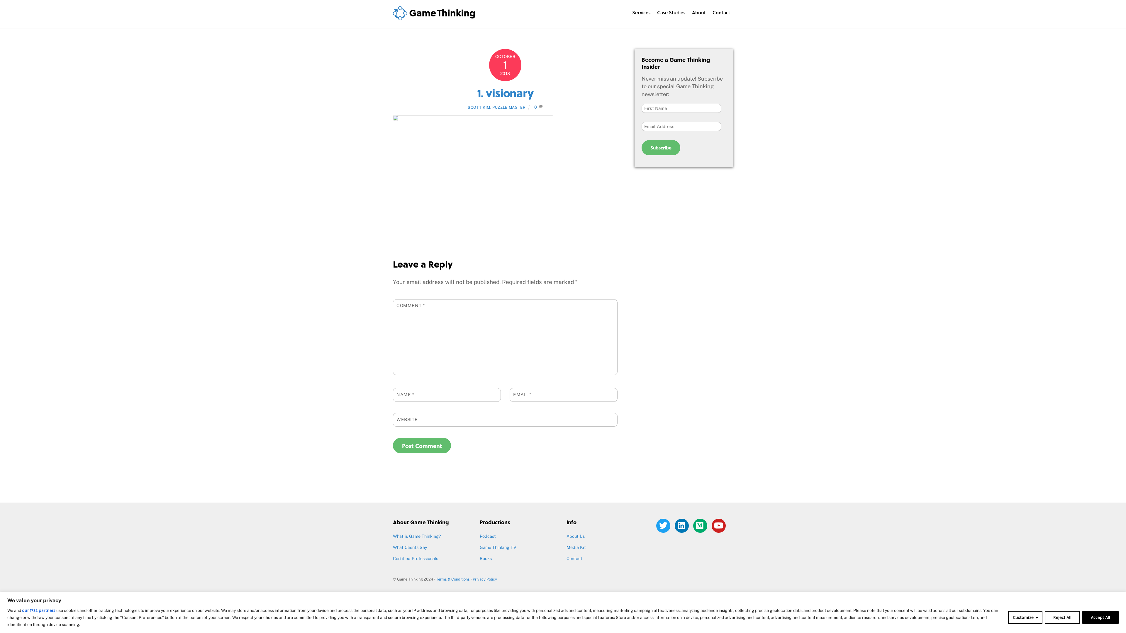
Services (641, 12)
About (699, 12)
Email (522, 394)
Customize (1023, 617)
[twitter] (664, 525)
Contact (721, 12)
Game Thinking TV (498, 547)
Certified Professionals (415, 558)
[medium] (701, 525)
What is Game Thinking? (417, 536)
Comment (410, 305)
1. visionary (505, 92)
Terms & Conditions (453, 579)
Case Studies (671, 12)
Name (405, 394)
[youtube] (720, 525)
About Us (576, 536)
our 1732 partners (38, 610)
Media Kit (576, 547)
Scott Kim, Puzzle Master (497, 107)
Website (407, 419)
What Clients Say (410, 547)
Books (486, 558)
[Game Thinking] (434, 17)
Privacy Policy (485, 579)
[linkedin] (683, 525)
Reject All (1062, 617)
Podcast (488, 536)
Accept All (1100, 617)
